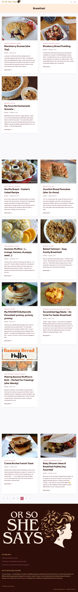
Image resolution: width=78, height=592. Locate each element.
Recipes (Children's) (65, 309)
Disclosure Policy (59, 589)
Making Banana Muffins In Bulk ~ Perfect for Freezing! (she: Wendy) (19, 380)
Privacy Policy (71, 589)
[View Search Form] (74, 2)
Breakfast (7, 43)
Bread (6, 186)
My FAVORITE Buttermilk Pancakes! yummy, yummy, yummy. (18, 315)
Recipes (19, 43)
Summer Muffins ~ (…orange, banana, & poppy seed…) (18, 252)
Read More (8, 70)
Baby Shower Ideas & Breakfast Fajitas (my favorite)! (54, 466)
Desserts (13, 43)
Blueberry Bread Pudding (57, 46)
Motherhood (53, 460)
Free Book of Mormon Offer (10, 558)
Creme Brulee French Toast (18, 463)
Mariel (7, 53)
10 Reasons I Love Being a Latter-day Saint (14, 561)
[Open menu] (71, 2)
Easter (51, 309)
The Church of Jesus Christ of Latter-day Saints (15, 565)
